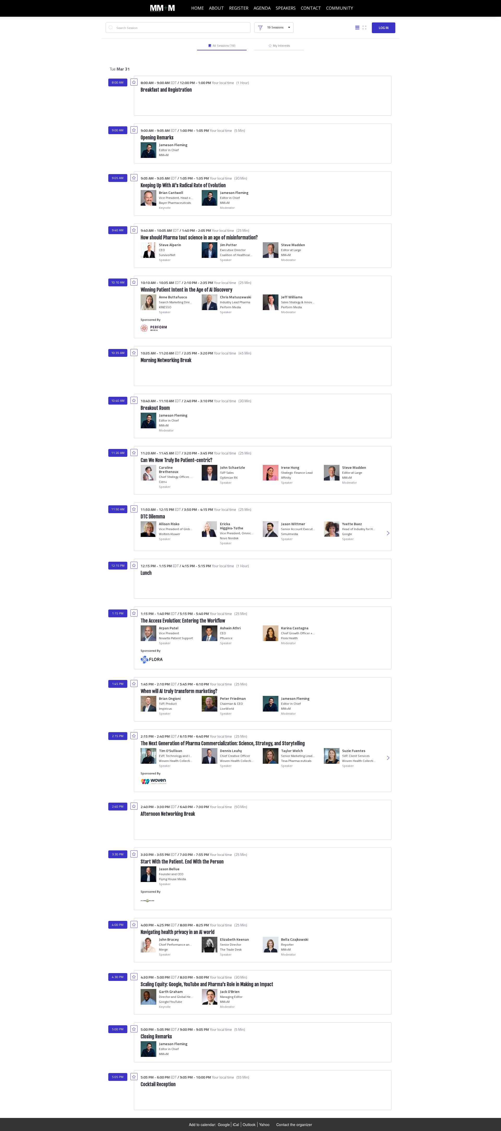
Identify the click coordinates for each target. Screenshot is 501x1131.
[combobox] (178, 27)
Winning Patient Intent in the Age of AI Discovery (186, 290)
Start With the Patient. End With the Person (182, 861)
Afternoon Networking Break (168, 814)
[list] (357, 28)
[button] (274, 27)
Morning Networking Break (166, 360)
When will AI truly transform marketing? (179, 691)
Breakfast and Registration (166, 90)
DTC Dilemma (153, 516)
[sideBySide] (364, 28)
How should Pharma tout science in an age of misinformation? (199, 237)
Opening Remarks (157, 137)
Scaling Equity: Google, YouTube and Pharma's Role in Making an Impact (207, 984)
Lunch (146, 573)
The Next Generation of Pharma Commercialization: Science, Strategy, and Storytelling (223, 743)
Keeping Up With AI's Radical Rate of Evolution (183, 185)
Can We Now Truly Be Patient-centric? (176, 460)
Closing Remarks (156, 1036)
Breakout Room (155, 408)
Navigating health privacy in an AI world (177, 932)
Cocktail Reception (158, 1084)
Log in (384, 27)
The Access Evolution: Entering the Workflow (183, 621)
